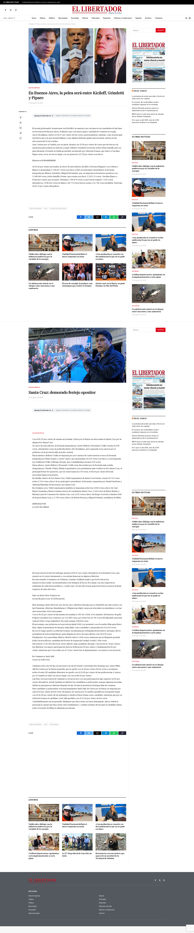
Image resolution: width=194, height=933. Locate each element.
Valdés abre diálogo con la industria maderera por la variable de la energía (40, 256)
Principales (54, 724)
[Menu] (190, 18)
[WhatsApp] (20, 138)
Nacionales (62, 18)
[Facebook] (20, 117)
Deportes (106, 18)
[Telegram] (20, 133)
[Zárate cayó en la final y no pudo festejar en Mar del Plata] (111, 271)
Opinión (138, 18)
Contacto (158, 18)
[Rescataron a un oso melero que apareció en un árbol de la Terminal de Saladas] (111, 841)
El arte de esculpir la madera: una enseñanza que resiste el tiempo (77, 284)
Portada (31, 24)
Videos (42, 18)
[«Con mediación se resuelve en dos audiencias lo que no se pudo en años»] (111, 242)
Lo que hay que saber (58, 208)
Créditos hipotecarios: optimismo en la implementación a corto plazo (148, 275)
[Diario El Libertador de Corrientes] (97, 10)
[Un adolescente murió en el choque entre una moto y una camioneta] (44, 271)
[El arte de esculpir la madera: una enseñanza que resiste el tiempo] (77, 271)
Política (52, 18)
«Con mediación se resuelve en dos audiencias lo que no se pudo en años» (110, 256)
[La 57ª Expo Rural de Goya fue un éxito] (77, 841)
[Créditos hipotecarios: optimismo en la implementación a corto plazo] (148, 259)
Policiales (95, 18)
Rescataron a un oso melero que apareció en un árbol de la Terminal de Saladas (110, 855)
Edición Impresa (34, 88)
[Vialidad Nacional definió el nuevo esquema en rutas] (77, 242)
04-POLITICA (38, 433)
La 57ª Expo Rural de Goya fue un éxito (77, 854)
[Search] (186, 18)
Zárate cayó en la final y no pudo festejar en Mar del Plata (110, 284)
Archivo (148, 18)
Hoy (45, 208)
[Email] (20, 128)
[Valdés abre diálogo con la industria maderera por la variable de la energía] (44, 242)
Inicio (34, 18)
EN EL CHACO (140, 91)
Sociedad (75, 18)
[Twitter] (20, 122)
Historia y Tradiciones (123, 18)
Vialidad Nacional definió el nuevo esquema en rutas (41, 2)
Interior (85, 18)
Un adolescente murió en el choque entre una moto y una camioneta (42, 286)
